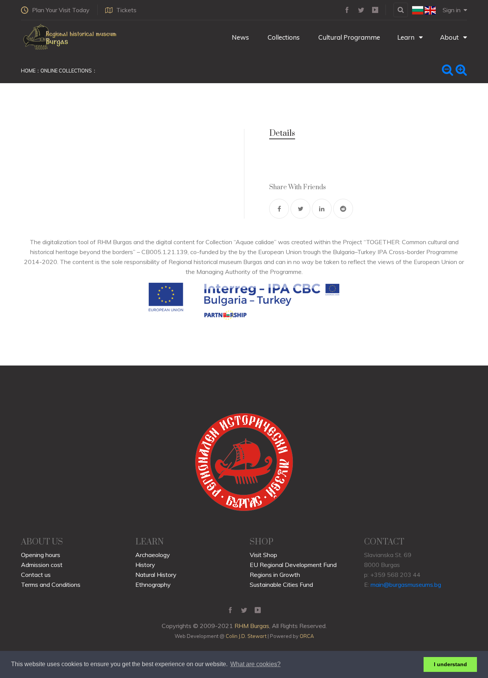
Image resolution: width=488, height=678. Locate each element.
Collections (283, 37)
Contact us (36, 574)
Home (28, 71)
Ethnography (153, 584)
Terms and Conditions (50, 584)
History (145, 564)
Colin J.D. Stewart (246, 636)
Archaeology (152, 555)
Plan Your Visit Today (61, 10)
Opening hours (40, 555)
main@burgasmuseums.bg (406, 584)
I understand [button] (450, 664)
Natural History (156, 574)
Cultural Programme (348, 37)
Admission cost (42, 564)
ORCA (307, 636)
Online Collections (66, 71)
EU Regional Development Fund (293, 564)
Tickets (126, 10)
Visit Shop (263, 555)
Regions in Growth (275, 574)
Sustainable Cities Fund (281, 584)
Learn (406, 37)
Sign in (452, 10)
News (239, 37)
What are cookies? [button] (255, 664)
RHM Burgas (251, 626)
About (450, 37)
